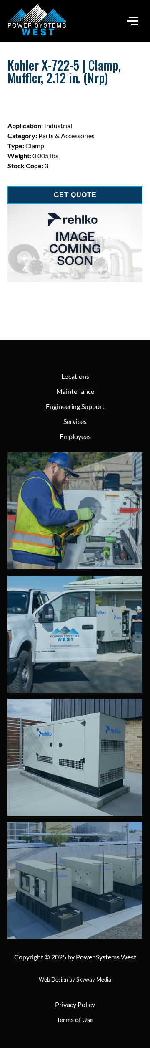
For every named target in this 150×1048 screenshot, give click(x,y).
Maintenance (75, 391)
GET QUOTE (75, 194)
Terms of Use (75, 1019)
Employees (75, 436)
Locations (75, 376)
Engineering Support (75, 406)
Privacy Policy (75, 1004)
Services (75, 421)
